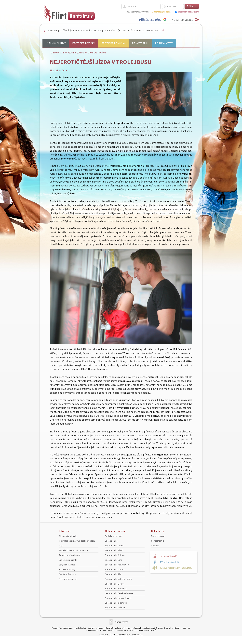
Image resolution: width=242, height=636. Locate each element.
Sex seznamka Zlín (113, 574)
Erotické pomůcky (113, 43)
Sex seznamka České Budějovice (119, 593)
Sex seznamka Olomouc (116, 602)
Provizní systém (158, 536)
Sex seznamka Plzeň (114, 550)
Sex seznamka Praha (114, 545)
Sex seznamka (111, 540)
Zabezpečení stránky (68, 560)
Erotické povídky (83, 43)
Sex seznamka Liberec (114, 583)
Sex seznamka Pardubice (116, 588)
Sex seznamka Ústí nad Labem (118, 579)
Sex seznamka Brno (113, 560)
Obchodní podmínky (68, 536)
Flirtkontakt (57, 52)
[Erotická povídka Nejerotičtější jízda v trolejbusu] (121, 343)
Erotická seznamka (113, 536)
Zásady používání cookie (70, 555)
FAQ (61, 545)
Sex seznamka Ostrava (115, 555)
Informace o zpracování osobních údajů (77, 540)
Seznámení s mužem (68, 579)
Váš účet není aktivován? (138, 11)
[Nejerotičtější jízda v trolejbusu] (159, 115)
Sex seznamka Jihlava (114, 569)
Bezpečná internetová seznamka (73, 550)
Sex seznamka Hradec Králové (118, 598)
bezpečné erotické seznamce (78, 517)
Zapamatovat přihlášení (188, 11)
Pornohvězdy (164, 43)
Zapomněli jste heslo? (161, 11)
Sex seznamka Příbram (115, 607)
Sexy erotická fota (67, 564)
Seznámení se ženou (68, 574)
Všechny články (56, 43)
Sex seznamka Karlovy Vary (117, 564)
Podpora (155, 545)
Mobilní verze (121, 622)
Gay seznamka (157, 540)
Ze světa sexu (140, 43)
